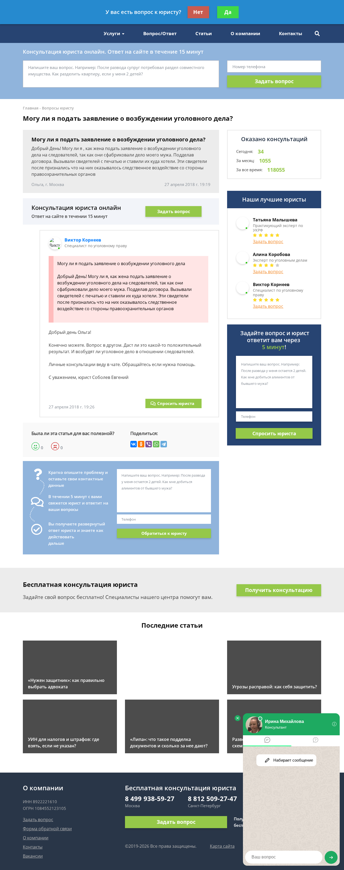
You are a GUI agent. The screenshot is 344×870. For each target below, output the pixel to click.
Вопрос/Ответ (160, 33)
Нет (198, 12)
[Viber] (148, 444)
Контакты (290, 33)
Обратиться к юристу (164, 533)
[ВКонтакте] (133, 444)
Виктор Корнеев (82, 240)
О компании (245, 33)
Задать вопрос (274, 81)
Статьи (203, 33)
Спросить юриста (175, 403)
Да (227, 12)
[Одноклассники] (141, 444)
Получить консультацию (279, 590)
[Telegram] (163, 444)
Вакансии (33, 856)
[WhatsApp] (156, 444)
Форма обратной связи (47, 829)
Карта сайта (222, 846)
